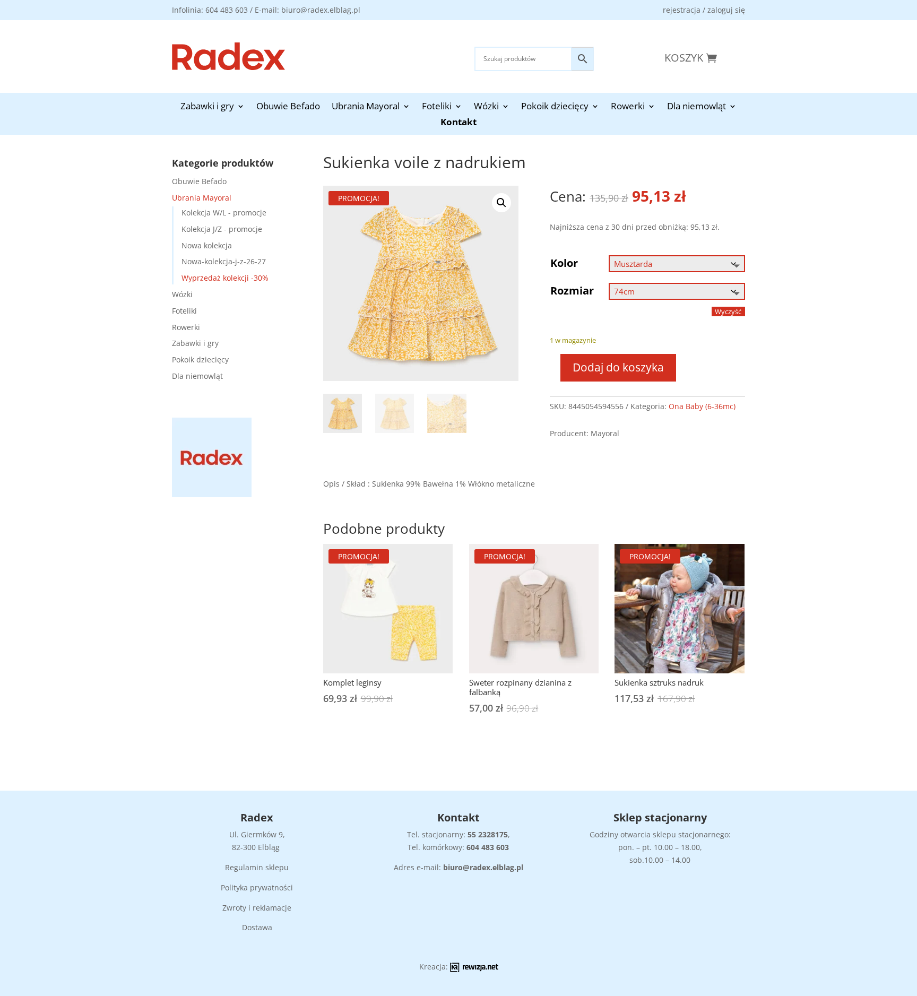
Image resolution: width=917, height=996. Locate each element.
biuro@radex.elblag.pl (483, 867)
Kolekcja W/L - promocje (223, 212)
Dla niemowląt (696, 107)
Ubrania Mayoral (366, 107)
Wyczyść (728, 311)
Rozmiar (572, 290)
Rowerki (628, 107)
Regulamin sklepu (257, 867)
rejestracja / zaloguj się (704, 10)
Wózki (486, 107)
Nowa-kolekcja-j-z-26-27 (223, 261)
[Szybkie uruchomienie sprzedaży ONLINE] (474, 969)
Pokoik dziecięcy (555, 107)
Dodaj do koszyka (618, 367)
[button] (501, 202)
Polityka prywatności (257, 887)
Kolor (564, 263)
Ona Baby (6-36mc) (702, 406)
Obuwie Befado (288, 107)
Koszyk (683, 57)
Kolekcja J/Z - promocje (221, 229)
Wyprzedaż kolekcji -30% (225, 278)
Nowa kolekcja (206, 245)
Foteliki (437, 107)
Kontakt (458, 123)
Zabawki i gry (207, 107)
